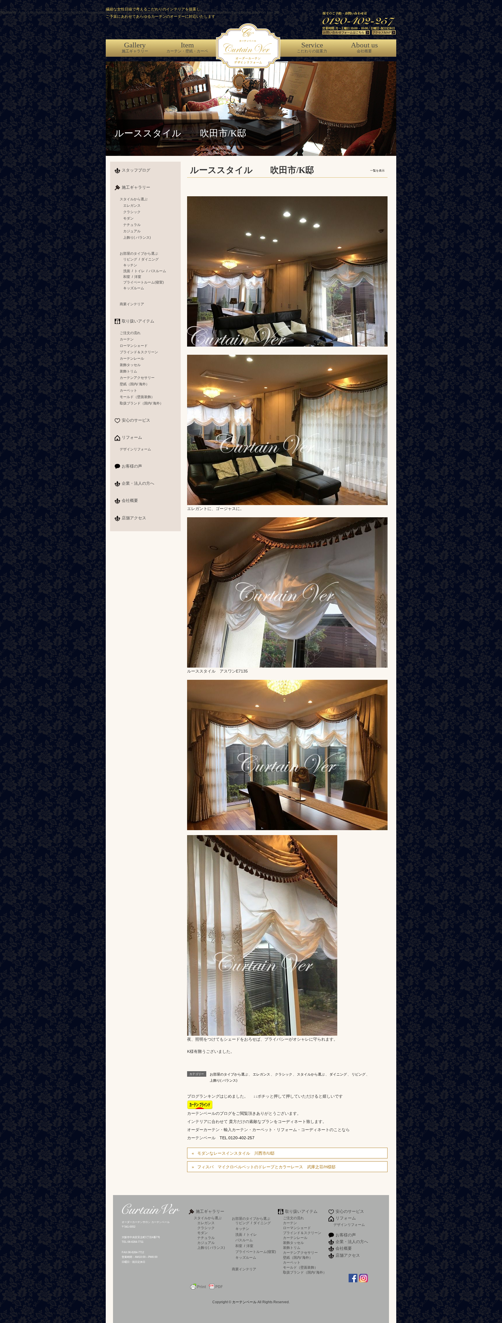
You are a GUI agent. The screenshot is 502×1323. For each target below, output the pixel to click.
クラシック (283, 1074)
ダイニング (338, 1074)
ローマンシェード (134, 346)
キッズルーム (133, 288)
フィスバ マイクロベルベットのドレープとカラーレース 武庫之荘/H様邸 (266, 1167)
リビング (358, 1074)
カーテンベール (244, 1302)
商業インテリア (132, 304)
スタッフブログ (136, 170)
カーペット (128, 390)
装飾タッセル (130, 365)
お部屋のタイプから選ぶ (229, 1074)
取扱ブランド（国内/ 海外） (141, 403)
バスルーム (157, 271)
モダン (128, 218)
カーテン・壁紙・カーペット (187, 50)
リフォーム (132, 437)
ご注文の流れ (130, 333)
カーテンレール (132, 358)
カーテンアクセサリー (137, 378)
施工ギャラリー (135, 47)
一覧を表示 (377, 170)
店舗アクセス (134, 518)
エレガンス (261, 1074)
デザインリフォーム (135, 449)
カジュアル (132, 231)
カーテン (127, 339)
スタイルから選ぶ (311, 1074)
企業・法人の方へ (138, 483)
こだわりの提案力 (312, 47)
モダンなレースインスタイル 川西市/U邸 (236, 1153)
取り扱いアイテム (138, 321)
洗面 (126, 271)
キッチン (130, 265)
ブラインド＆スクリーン (139, 352)
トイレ (139, 271)
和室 (126, 277)
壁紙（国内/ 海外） (134, 384)
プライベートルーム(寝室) (143, 282)
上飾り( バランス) (223, 1080)
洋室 (137, 277)
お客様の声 (132, 466)
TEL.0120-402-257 (237, 1137)
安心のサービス (136, 420)
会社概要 (364, 47)
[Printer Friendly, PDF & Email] (207, 1286)
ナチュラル (132, 225)
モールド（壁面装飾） (137, 397)
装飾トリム (128, 371)
